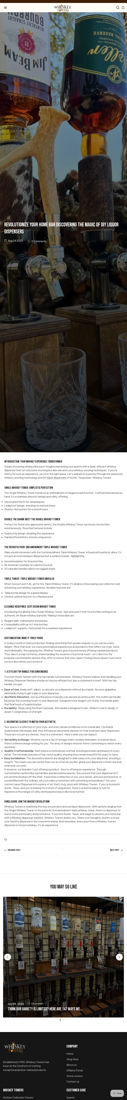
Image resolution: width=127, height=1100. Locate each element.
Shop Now (72, 1059)
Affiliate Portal (74, 1070)
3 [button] (65, 1019)
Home (69, 1053)
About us (71, 1064)
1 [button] (60, 1019)
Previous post (14, 850)
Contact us (72, 1081)
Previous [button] (7, 957)
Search (70, 1097)
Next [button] (119, 957)
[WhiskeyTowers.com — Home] (14, 1048)
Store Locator (74, 1076)
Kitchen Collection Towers (18, 1097)
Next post (114, 850)
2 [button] (63, 1019)
